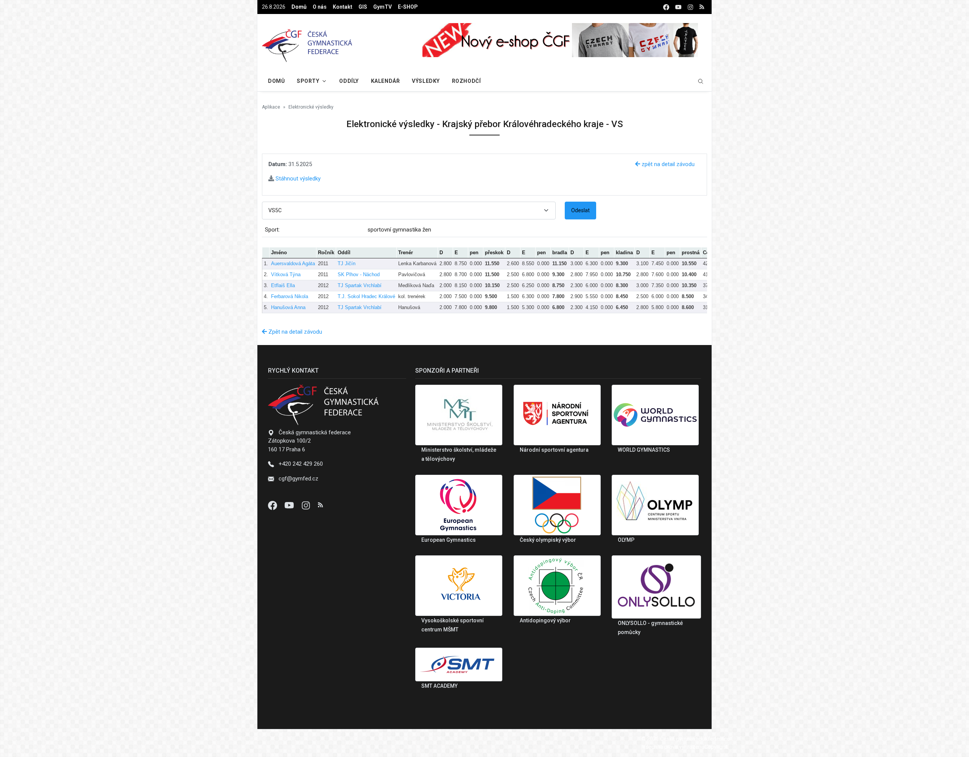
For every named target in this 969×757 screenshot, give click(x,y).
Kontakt (342, 7)
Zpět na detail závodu (294, 331)
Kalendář (385, 81)
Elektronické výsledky (310, 107)
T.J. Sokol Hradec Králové (366, 296)
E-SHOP (408, 7)
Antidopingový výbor (545, 620)
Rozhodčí (466, 81)
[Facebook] (273, 505)
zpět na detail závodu (667, 164)
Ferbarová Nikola (289, 296)
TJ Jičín (346, 263)
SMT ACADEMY (439, 686)
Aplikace (271, 107)
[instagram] (690, 7)
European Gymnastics (448, 540)
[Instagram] (306, 505)
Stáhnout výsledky (297, 178)
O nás (320, 7)
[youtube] (678, 7)
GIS (362, 7)
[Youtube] (290, 505)
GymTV (382, 7)
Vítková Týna (286, 274)
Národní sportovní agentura (554, 450)
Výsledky (425, 81)
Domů (299, 7)
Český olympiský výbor (548, 540)
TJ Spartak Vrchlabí (360, 285)
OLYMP (626, 540)
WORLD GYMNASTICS (644, 450)
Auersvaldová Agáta (293, 263)
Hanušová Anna (288, 307)
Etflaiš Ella (283, 285)
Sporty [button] (308, 81)
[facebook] (666, 7)
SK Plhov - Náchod (359, 274)
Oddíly (348, 81)
